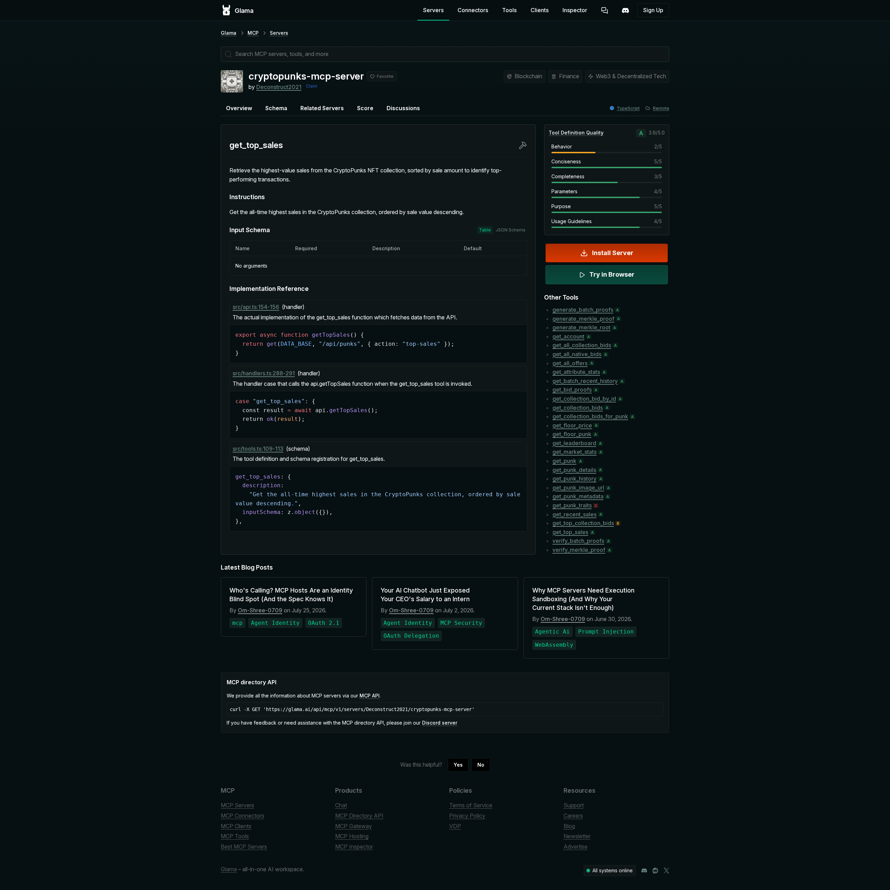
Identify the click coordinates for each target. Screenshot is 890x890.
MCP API (369, 696)
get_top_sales (570, 532)
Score (365, 108)
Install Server (612, 252)
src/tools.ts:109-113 (258, 448)
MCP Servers (237, 805)
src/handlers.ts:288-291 (264, 373)
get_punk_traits (572, 505)
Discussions (403, 108)
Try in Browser (611, 274)
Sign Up (653, 10)
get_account (568, 336)
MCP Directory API (359, 815)
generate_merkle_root (581, 327)
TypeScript (628, 108)
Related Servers (322, 108)
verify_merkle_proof (578, 549)
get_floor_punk (571, 434)
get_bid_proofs (572, 389)
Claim (311, 86)
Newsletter (577, 836)
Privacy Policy (467, 815)
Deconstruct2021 (278, 86)
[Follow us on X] (666, 870)
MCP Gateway (353, 826)
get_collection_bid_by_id (584, 398)
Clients (540, 10)
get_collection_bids (577, 407)
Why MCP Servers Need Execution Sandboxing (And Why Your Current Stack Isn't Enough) (583, 599)
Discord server (439, 723)
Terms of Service (470, 805)
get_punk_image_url (578, 487)
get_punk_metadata (578, 496)
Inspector (575, 10)
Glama (228, 33)
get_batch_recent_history (585, 380)
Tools (509, 10)
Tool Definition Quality (576, 133)
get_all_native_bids (576, 354)
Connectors (473, 10)
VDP (455, 826)
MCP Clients (236, 826)
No (480, 765)
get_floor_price (572, 425)
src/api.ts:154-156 (256, 306)
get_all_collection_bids (581, 345)
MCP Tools (235, 836)
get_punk (564, 460)
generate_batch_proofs (582, 309)
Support (574, 805)
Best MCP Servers (244, 846)
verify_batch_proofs (578, 540)
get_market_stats (574, 451)
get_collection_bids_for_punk (590, 416)
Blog (569, 826)
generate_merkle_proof (583, 318)
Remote (661, 108)
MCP (253, 33)
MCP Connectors (242, 815)
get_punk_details (574, 469)
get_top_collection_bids (583, 523)
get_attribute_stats (576, 371)
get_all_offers (570, 363)
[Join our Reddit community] (655, 870)
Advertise (576, 846)
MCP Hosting (352, 836)
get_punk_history (574, 478)
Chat (341, 805)
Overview (239, 108)
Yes (458, 765)
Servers (433, 10)
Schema (276, 108)
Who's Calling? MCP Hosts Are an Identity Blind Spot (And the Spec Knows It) (291, 595)
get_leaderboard (574, 443)
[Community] (625, 10)
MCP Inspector (354, 846)
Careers (573, 815)
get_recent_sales (574, 514)
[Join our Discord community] (644, 870)
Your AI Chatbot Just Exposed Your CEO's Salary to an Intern (425, 595)
